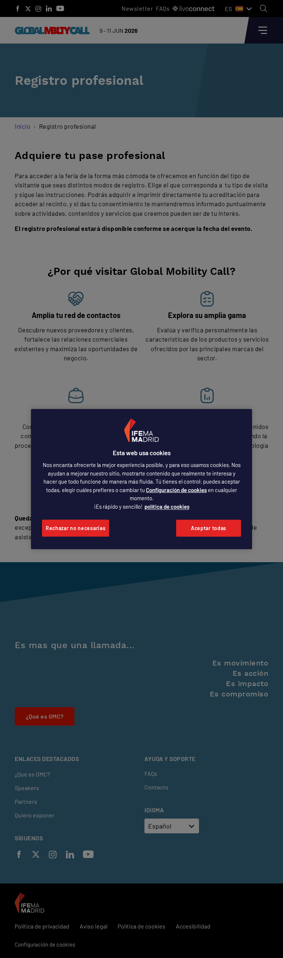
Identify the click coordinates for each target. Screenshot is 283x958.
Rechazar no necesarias (75, 528)
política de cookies (166, 506)
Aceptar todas (208, 528)
